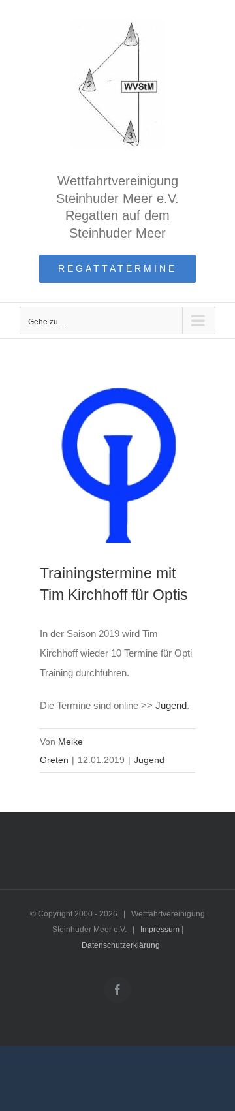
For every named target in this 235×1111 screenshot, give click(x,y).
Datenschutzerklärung (121, 945)
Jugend (171, 705)
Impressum (160, 929)
